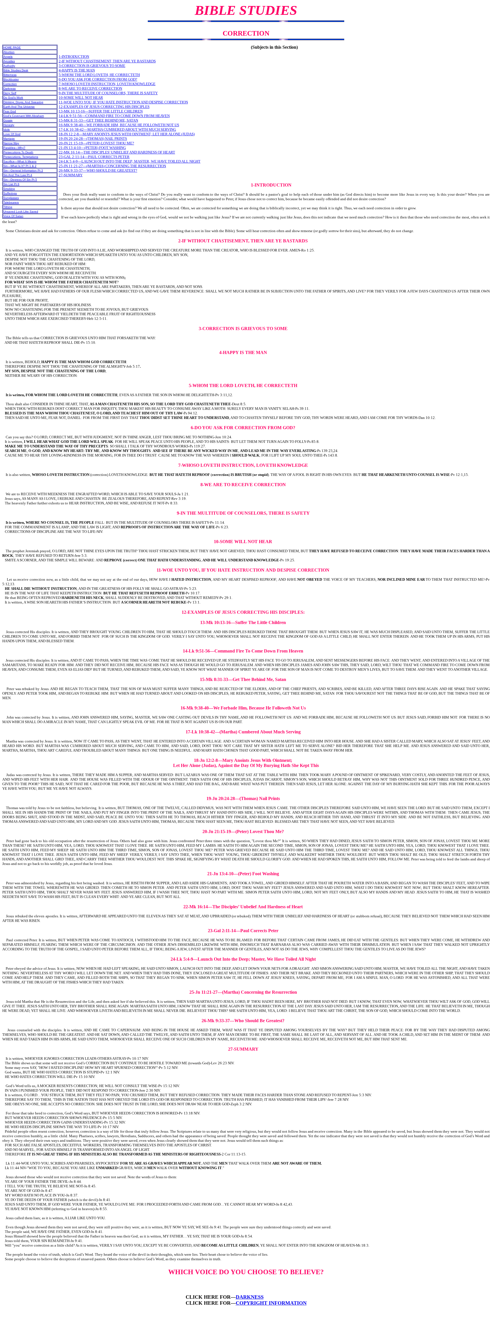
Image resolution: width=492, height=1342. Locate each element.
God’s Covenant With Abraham (23, 115)
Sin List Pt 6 (11, 184)
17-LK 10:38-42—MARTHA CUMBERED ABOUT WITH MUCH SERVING (117, 129)
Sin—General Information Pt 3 (23, 170)
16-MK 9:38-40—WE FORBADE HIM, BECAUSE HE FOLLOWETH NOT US (119, 125)
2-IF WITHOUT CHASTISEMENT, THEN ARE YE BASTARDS (107, 61)
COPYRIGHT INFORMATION (271, 1303)
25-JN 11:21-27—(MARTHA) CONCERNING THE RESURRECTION (112, 166)
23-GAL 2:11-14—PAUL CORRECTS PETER (94, 157)
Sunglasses (11, 197)
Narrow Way (11, 143)
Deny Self (9, 93)
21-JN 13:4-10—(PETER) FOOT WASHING (92, 148)
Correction (10, 83)
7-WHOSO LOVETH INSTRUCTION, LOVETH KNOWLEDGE (107, 84)
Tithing (7, 206)
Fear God (9, 111)
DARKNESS (250, 1297)
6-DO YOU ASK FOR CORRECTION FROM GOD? (98, 79)
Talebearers (11, 202)
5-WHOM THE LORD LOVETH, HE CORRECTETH (99, 75)
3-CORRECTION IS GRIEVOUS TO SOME (92, 66)
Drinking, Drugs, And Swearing (23, 102)
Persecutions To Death (18, 152)
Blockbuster (11, 79)
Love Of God (11, 134)
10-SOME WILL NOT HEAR (81, 97)
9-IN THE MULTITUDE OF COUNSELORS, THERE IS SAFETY (108, 93)
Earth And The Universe (19, 106)
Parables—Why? (14, 147)
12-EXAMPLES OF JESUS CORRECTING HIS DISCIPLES (104, 107)
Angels (8, 56)
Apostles (9, 61)
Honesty (8, 124)
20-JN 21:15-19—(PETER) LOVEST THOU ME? (96, 143)
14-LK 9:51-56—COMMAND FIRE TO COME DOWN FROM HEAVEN (114, 116)
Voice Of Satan (13, 216)
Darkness (9, 88)
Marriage (9, 138)
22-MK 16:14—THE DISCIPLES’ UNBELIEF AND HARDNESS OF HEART (117, 152)
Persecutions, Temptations (20, 156)
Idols (6, 129)
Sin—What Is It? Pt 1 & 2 (19, 165)
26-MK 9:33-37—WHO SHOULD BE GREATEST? (98, 170)
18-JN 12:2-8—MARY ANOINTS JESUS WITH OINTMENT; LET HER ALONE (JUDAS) (127, 134)
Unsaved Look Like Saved (20, 211)
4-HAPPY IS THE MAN (77, 70)
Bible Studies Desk (15, 70)
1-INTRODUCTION (74, 56)
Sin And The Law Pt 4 (17, 175)
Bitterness (10, 74)
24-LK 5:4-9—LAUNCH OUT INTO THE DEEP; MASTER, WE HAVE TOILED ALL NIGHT (129, 161)
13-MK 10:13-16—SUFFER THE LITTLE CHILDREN (101, 111)
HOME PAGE (12, 47)
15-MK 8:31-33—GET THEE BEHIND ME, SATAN (98, 120)
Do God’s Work (13, 97)
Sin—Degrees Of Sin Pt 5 (20, 179)
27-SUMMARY (71, 175)
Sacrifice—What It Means (19, 161)
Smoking (9, 188)
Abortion (9, 52)
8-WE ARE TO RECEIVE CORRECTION (90, 88)
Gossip (8, 120)
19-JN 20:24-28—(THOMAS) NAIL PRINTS (93, 138)
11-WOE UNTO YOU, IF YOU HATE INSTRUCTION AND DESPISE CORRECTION (123, 102)
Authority (9, 65)
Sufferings (10, 193)
